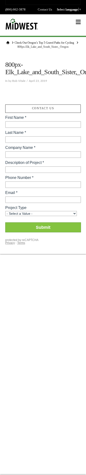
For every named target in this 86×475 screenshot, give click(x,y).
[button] (78, 22)
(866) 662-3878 (15, 9)
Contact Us (45, 9)
